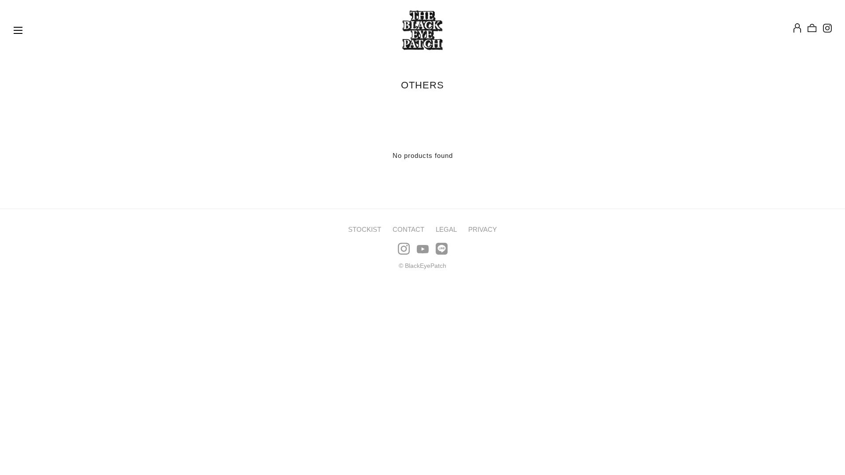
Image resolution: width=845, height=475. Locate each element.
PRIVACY (482, 229)
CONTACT (408, 229)
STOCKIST (364, 229)
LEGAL (446, 229)
